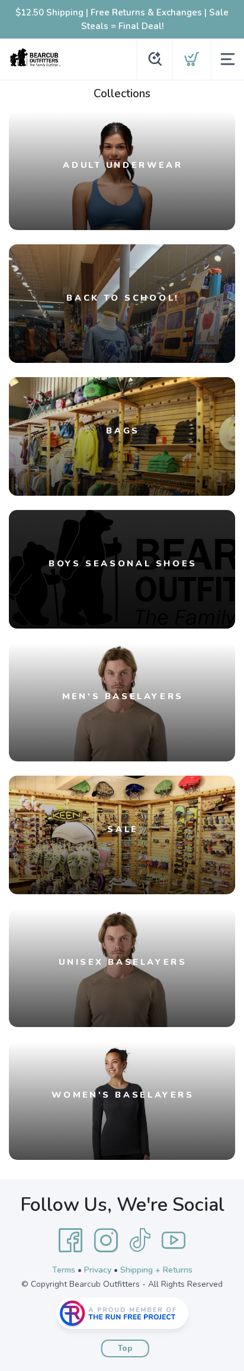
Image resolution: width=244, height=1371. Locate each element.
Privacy (97, 1270)
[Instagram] (106, 1240)
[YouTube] (173, 1240)
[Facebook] (70, 1240)
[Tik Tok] (140, 1240)
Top (125, 1348)
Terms (63, 1270)
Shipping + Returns (156, 1270)
